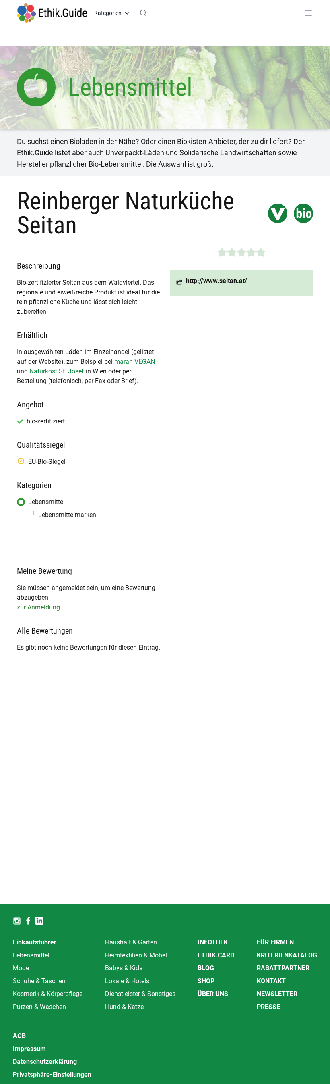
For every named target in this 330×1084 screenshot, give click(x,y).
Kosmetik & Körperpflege (47, 994)
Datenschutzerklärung (45, 1061)
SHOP (206, 981)
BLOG (206, 968)
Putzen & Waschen (39, 1007)
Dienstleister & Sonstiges (140, 994)
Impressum (29, 1049)
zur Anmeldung (38, 607)
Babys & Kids (123, 968)
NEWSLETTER (277, 994)
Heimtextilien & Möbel (136, 955)
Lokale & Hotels (127, 981)
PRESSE (268, 1007)
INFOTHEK (213, 942)
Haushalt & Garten (131, 942)
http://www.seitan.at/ (216, 281)
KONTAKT (271, 981)
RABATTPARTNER (283, 968)
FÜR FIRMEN (275, 942)
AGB (19, 1036)
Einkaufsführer (34, 942)
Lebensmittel (31, 955)
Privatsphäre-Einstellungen (52, 1074)
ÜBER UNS (213, 994)
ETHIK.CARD (216, 955)
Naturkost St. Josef (56, 371)
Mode (21, 968)
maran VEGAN (134, 361)
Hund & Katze (124, 1007)
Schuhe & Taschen (39, 981)
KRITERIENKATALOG (287, 955)
